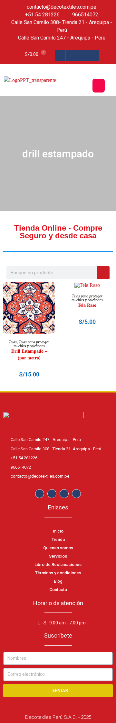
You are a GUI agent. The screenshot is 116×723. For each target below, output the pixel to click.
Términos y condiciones (58, 572)
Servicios (58, 556)
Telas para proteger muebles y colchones (32, 344)
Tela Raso (87, 305)
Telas (13, 342)
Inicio (58, 531)
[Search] (103, 272)
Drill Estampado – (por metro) (29, 354)
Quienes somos (58, 547)
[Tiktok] (82, 55)
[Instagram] (71, 55)
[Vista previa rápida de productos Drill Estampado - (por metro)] (51, 293)
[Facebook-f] (60, 55)
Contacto (58, 589)
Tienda (58, 539)
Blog (58, 581)
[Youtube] (93, 55)
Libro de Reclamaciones (58, 564)
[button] (98, 86)
